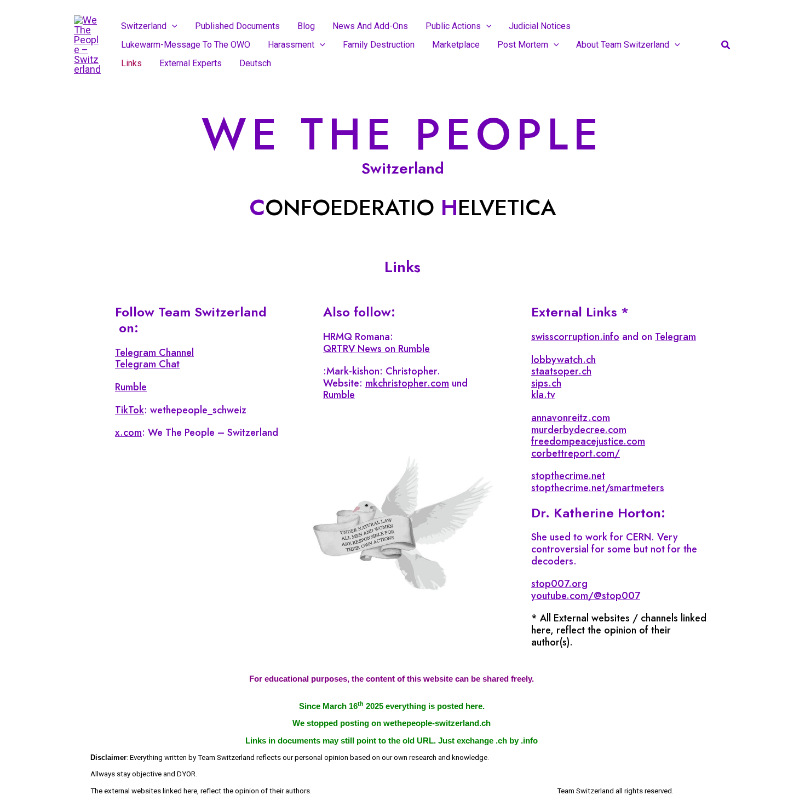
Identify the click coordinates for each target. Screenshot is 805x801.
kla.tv (543, 395)
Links (131, 63)
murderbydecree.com (578, 430)
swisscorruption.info (575, 337)
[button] (171, 26)
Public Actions (453, 26)
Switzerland (143, 26)
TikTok (129, 410)
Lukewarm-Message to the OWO (185, 44)
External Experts (190, 63)
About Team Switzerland (622, 44)
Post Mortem (522, 44)
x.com (128, 432)
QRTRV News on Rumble (376, 349)
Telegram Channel (154, 352)
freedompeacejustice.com (588, 441)
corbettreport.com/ (575, 453)
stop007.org (559, 584)
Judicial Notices (540, 26)
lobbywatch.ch (563, 360)
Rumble (131, 387)
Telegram (675, 337)
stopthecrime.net (568, 476)
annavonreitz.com (570, 418)
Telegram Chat (147, 364)
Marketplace (456, 44)
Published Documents (237, 26)
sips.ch (546, 383)
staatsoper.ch (561, 371)
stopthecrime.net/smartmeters (597, 488)
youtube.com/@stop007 (585, 596)
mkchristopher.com (407, 383)
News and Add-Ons (370, 26)
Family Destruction (379, 44)
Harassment (291, 44)
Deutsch (255, 63)
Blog (306, 26)
